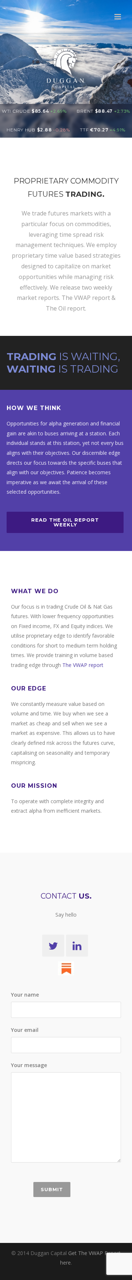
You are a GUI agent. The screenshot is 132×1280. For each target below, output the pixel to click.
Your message (29, 1065)
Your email (24, 1029)
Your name (25, 994)
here (65, 1262)
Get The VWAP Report (94, 1253)
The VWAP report (82, 664)
